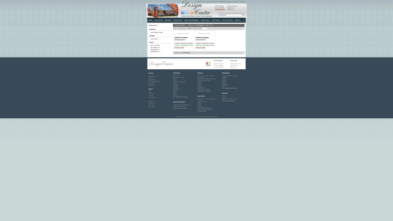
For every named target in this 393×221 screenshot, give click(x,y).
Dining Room (178, 20)
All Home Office (202, 111)
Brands (237, 20)
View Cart (243, 1)
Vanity (223, 97)
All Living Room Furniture (180, 97)
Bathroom (225, 93)
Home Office (205, 20)
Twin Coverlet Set (180, 40)
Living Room (158, 20)
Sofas (174, 92)
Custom (204, 1)
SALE (150, 92)
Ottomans (175, 86)
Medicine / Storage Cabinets (230, 99)
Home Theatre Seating (179, 106)
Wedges (175, 95)
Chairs (175, 78)
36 (188, 28)
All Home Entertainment (180, 108)
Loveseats (176, 84)
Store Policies (152, 106)
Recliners (175, 87)
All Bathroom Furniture (228, 101)
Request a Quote (179, 47)
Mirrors (224, 83)
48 (190, 28)
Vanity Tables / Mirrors (204, 89)
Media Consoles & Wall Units (181, 105)
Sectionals (176, 89)
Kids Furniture (227, 20)
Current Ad (209, 1)
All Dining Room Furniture (229, 88)
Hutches (200, 86)
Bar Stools (225, 84)
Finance (216, 1)
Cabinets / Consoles (178, 77)
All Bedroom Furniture (204, 91)
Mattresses (216, 20)
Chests (175, 80)
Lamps (175, 83)
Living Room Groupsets (179, 81)
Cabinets (224, 77)
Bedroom (168, 20)
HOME (150, 20)
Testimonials (223, 1)
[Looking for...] (244, 15)
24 (186, 28)
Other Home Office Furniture (205, 109)
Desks (199, 84)
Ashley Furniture (181, 37)
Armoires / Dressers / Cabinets (206, 76)
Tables (175, 93)
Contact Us (236, 1)
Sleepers (175, 90)
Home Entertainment (191, 20)
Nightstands (201, 87)
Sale (198, 1)
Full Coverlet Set (200, 40)
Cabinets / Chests (202, 102)
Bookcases (176, 76)
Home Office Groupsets (204, 108)
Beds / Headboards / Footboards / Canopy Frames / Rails (207, 79)
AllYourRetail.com (185, 116)
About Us (229, 1)
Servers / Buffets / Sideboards (230, 76)
